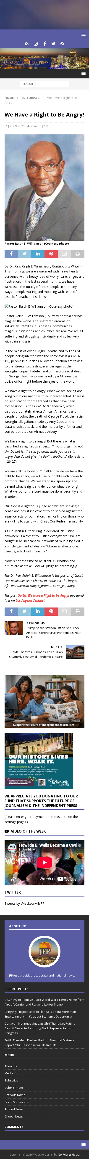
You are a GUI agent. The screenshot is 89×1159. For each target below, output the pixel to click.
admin (35, 126)
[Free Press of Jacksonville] (44, 66)
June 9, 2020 (16, 126)
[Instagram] (36, 43)
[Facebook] (45, 43)
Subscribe (11, 1080)
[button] (83, 34)
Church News (14, 1116)
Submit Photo (14, 1088)
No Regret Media (69, 1155)
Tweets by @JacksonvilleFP (24, 903)
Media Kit (11, 1073)
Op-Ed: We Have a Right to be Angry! (43, 595)
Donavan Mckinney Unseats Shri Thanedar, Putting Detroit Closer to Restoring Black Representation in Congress (40, 1028)
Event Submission (17, 1102)
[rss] (62, 43)
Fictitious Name (15, 1095)
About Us (11, 1066)
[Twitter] (54, 43)
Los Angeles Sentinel (30, 600)
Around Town (14, 1109)
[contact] (27, 43)
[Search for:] (44, 84)
